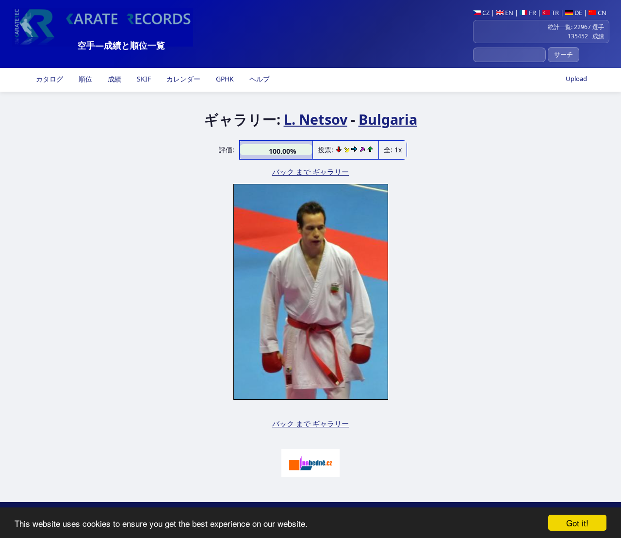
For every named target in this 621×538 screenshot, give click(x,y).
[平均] (347, 149)
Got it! (577, 523)
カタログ (48, 78)
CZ (485, 12)
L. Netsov (315, 119)
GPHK (224, 78)
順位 (84, 78)
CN (601, 12)
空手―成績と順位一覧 (121, 45)
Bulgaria (388, 119)
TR (554, 12)
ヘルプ (258, 78)
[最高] (363, 149)
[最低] (339, 149)
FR (531, 12)
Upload (576, 78)
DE (577, 12)
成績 (113, 78)
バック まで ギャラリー (310, 172)
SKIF (143, 78)
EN (508, 12)
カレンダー (182, 78)
